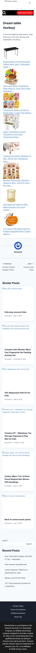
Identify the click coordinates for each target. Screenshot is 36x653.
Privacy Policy (18, 606)
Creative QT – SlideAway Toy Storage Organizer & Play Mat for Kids (18, 436)
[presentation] (18, 297)
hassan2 (18, 252)
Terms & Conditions (18, 610)
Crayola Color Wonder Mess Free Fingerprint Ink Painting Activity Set (18, 352)
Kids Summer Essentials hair (16, 564)
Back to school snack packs (18, 519)
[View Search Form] (4, 13)
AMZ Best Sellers (25, 13)
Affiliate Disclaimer (18, 613)
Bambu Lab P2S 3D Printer (15, 578)
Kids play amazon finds (15, 312)
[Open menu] (29, 2)
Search (5, 540)
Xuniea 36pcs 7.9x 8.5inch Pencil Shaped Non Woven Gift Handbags (17, 479)
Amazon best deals (28, 267)
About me (18, 617)
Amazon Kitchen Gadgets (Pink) (8, 267)
